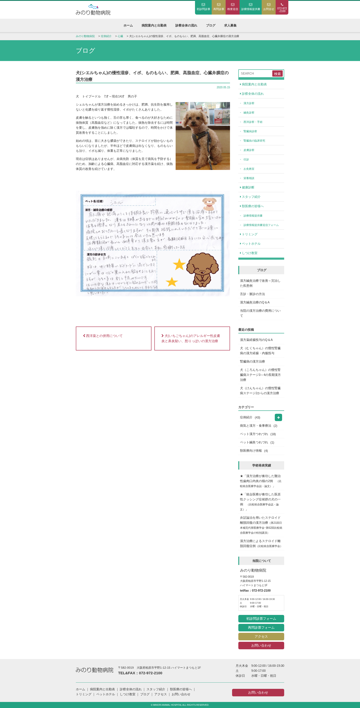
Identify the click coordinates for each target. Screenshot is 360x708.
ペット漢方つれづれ (254, 434)
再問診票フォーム (261, 627)
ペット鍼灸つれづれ (254, 442)
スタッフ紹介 (251, 196)
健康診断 (247, 187)
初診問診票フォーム (261, 618)
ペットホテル (251, 243)
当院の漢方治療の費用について (260, 313)
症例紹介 (246, 417)
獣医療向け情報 (251, 450)
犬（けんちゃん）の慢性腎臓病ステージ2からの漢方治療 (260, 390)
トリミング (249, 234)
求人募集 (230, 25)
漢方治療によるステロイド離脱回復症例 (261, 543)
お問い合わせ (261, 645)
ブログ (210, 25)
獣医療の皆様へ (252, 206)
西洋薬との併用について (104, 336)
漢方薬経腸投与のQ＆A (256, 340)
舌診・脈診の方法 (252, 294)
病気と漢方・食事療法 (255, 425)
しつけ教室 (249, 253)
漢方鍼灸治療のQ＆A (255, 302)
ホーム (128, 25)
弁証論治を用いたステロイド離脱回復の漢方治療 (261, 525)
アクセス (261, 636)
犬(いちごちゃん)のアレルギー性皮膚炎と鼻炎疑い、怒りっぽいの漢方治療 (190, 338)
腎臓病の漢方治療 (252, 361)
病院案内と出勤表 (154, 25)
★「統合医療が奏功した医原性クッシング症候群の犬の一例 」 (260, 501)
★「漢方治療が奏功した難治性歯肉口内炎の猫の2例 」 (260, 481)
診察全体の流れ (186, 25)
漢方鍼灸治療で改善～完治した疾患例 (260, 283)
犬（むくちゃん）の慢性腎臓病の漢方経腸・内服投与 (260, 350)
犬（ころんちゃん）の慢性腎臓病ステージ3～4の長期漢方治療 (260, 374)
